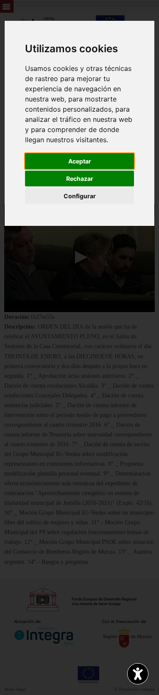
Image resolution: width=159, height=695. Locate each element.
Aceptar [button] (79, 161)
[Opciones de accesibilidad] (137, 673)
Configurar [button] (80, 196)
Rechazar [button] (79, 178)
